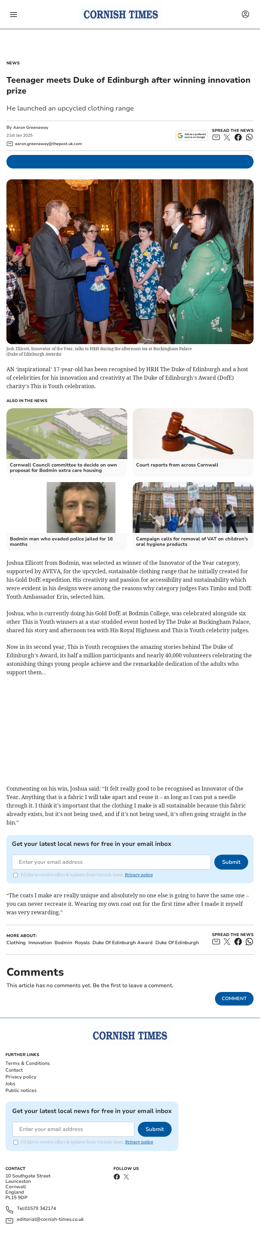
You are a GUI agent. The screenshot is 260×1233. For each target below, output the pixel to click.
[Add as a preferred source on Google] (192, 136)
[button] (13, 14)
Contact (14, 1070)
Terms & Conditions (27, 1063)
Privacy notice (139, 874)
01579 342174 (40, 1209)
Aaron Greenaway (30, 127)
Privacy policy (20, 1077)
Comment (234, 998)
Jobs (10, 1083)
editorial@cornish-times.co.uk (50, 1219)
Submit (231, 862)
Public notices (21, 1090)
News (13, 63)
